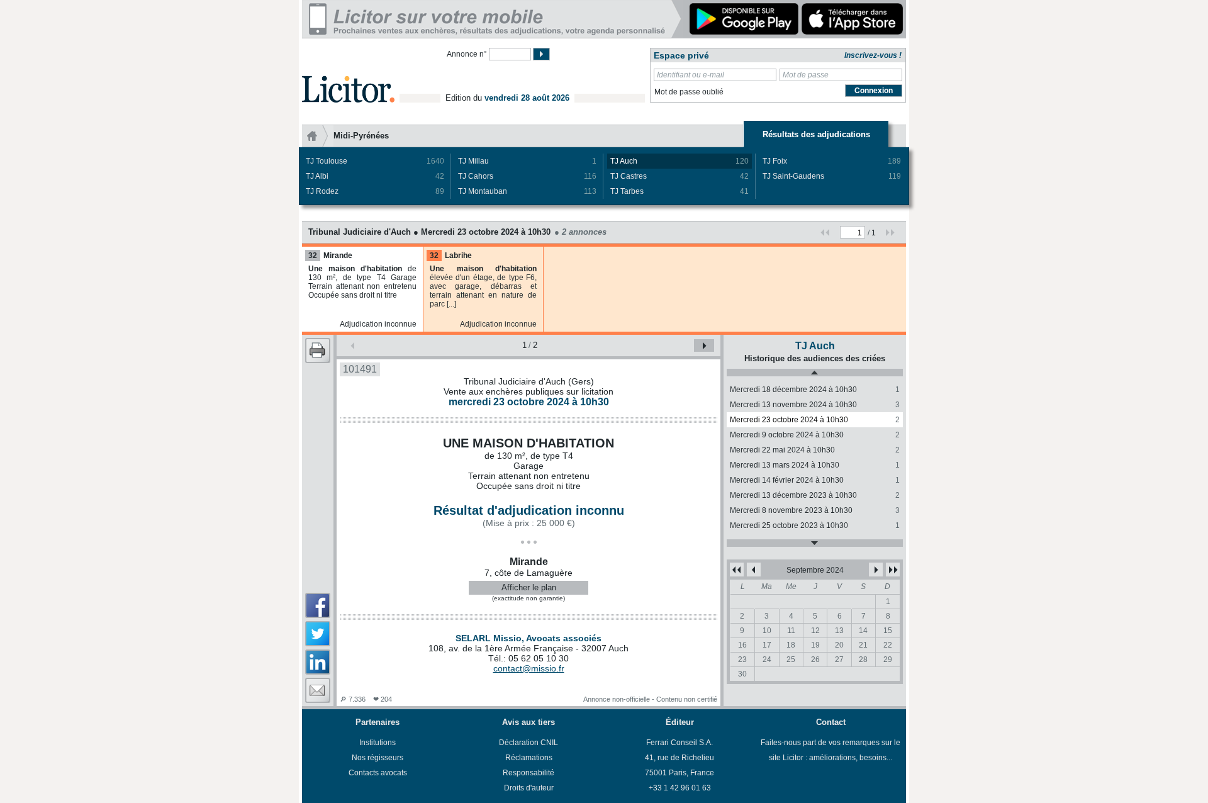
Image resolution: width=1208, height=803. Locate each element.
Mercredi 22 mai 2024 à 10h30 (815, 450)
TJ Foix (832, 161)
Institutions (377, 742)
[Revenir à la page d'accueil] (348, 74)
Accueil (317, 136)
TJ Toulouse (375, 161)
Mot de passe (806, 74)
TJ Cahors (527, 176)
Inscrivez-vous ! (873, 55)
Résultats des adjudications (816, 134)
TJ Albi (375, 176)
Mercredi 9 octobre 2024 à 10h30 (815, 434)
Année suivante (893, 569)
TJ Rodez (375, 191)
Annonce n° (467, 54)
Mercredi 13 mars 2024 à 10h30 (815, 465)
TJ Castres (679, 176)
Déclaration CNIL (528, 742)
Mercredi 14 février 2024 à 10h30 (815, 480)
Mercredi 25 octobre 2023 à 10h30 (815, 525)
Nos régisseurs (377, 757)
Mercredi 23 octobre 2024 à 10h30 (815, 419)
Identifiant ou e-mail (690, 74)
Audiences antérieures (815, 372)
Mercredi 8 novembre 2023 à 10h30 (815, 510)
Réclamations (528, 757)
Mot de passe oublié (689, 92)
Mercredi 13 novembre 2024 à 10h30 (815, 404)
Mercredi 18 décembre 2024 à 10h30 (815, 389)
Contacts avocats (378, 772)
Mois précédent (754, 569)
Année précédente (737, 569)
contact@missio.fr (528, 668)
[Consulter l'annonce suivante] (704, 345)
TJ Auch (679, 161)
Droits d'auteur (529, 787)
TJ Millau (527, 161)
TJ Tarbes (679, 191)
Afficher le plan (528, 587)
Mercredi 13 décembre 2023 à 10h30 (815, 495)
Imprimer (317, 350)
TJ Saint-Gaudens (832, 176)
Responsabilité (528, 772)
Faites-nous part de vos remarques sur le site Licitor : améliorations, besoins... (830, 750)
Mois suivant (876, 569)
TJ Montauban (527, 191)
